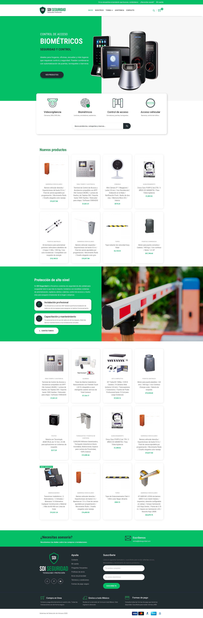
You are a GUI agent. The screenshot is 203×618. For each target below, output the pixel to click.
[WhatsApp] (47, 581)
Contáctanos (47, 331)
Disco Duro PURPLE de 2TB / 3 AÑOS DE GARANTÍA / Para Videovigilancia (149, 190)
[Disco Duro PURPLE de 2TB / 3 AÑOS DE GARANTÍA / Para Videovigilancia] (149, 168)
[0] (159, 11)
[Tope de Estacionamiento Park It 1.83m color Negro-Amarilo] (117, 477)
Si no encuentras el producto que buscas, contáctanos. (118, 2)
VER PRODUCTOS (51, 75)
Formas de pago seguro (80, 584)
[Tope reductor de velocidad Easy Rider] (117, 226)
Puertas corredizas (149, 241)
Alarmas (86, 378)
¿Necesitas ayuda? (147, 2)
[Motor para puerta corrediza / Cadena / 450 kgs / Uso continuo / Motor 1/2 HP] (149, 226)
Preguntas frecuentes (79, 568)
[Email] (60, 581)
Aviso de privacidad (78, 576)
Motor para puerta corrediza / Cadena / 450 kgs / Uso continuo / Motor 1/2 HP (149, 247)
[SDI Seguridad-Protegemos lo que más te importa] (53, 10)
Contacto (74, 560)
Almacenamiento (149, 184)
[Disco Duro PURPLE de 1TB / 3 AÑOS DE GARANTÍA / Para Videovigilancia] (117, 420)
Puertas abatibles (54, 241)
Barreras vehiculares (54, 184)
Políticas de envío (78, 572)
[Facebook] (53, 581)
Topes (117, 241)
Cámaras (117, 184)
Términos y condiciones (80, 580)
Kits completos (117, 378)
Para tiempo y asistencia (86, 184)
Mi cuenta (159, 2)
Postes (54, 436)
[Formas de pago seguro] (127, 598)
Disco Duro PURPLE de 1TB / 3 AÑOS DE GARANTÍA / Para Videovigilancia (117, 441)
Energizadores (54, 493)
